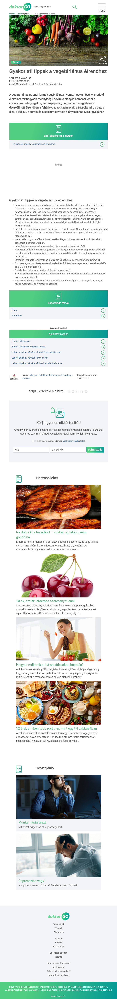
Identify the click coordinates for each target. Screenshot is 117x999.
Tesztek (58, 956)
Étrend (19, 14)
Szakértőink (58, 946)
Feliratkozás (95, 449)
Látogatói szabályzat (58, 975)
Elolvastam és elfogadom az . (61, 441)
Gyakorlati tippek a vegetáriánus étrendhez (34, 144)
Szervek (58, 942)
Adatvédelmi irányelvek (58, 971)
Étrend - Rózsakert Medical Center (28, 346)
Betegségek (58, 924)
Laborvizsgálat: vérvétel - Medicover (30, 357)
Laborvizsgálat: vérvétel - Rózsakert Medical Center (37, 363)
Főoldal (12, 14)
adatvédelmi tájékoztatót (74, 441)
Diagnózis (59, 932)
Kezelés (58, 938)
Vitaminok (17, 315)
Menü (102, 11)
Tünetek (58, 928)
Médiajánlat (58, 967)
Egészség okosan (58, 952)
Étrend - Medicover (21, 341)
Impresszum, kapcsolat (58, 963)
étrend (16, 62)
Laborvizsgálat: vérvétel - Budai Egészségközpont (36, 352)
